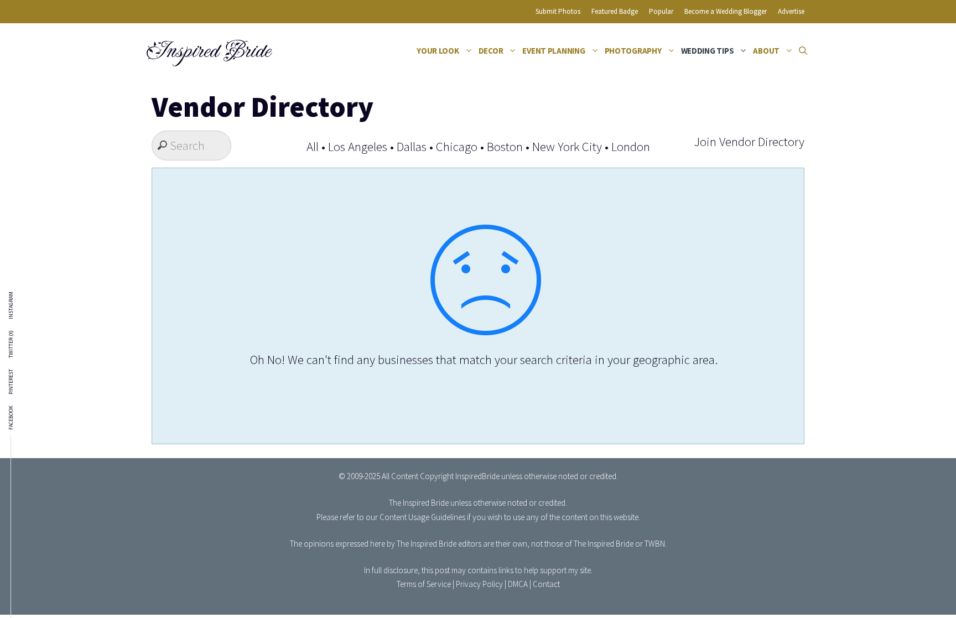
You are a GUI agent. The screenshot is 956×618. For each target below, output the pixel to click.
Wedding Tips (707, 50)
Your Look (438, 50)
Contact (546, 584)
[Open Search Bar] (803, 50)
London (630, 146)
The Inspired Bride (419, 502)
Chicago (456, 146)
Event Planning (553, 50)
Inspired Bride (207, 50)
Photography (633, 50)
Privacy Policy (479, 584)
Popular (661, 11)
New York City (567, 146)
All (312, 146)
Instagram (11, 305)
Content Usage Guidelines (422, 517)
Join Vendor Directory (749, 141)
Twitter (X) (11, 344)
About (766, 50)
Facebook (11, 418)
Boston (505, 146)
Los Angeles (357, 146)
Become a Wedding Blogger (725, 11)
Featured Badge (614, 11)
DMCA (518, 584)
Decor (491, 50)
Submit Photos (558, 11)
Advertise (791, 11)
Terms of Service (424, 584)
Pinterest (11, 381)
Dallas (412, 146)
